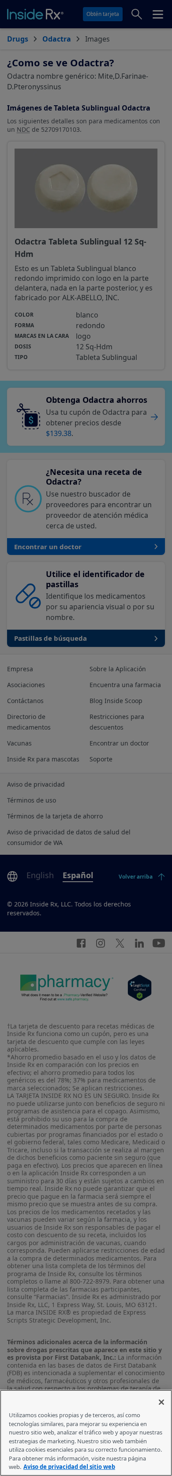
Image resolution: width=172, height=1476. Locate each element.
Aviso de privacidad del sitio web (69, 1467)
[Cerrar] (161, 1402)
